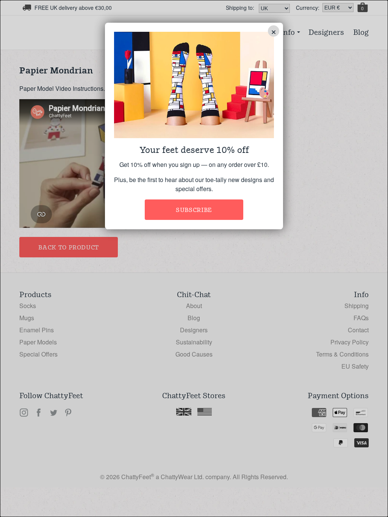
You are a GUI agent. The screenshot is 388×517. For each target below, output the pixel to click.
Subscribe (194, 209)
